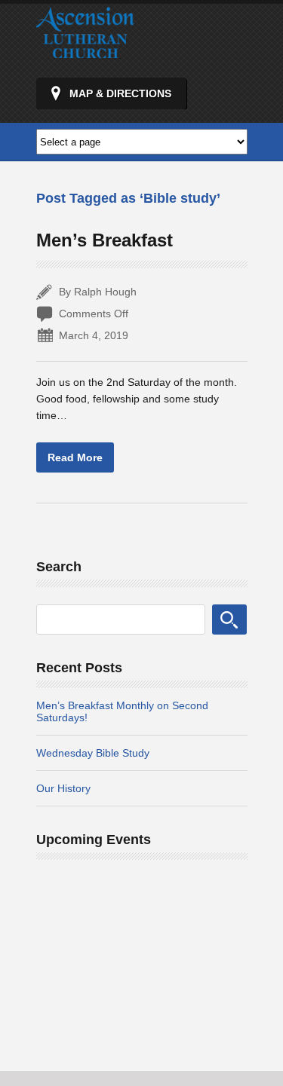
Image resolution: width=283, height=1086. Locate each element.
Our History (63, 788)
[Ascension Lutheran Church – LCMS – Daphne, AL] (85, 51)
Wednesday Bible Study (92, 753)
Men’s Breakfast (104, 240)
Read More (75, 457)
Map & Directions (120, 93)
